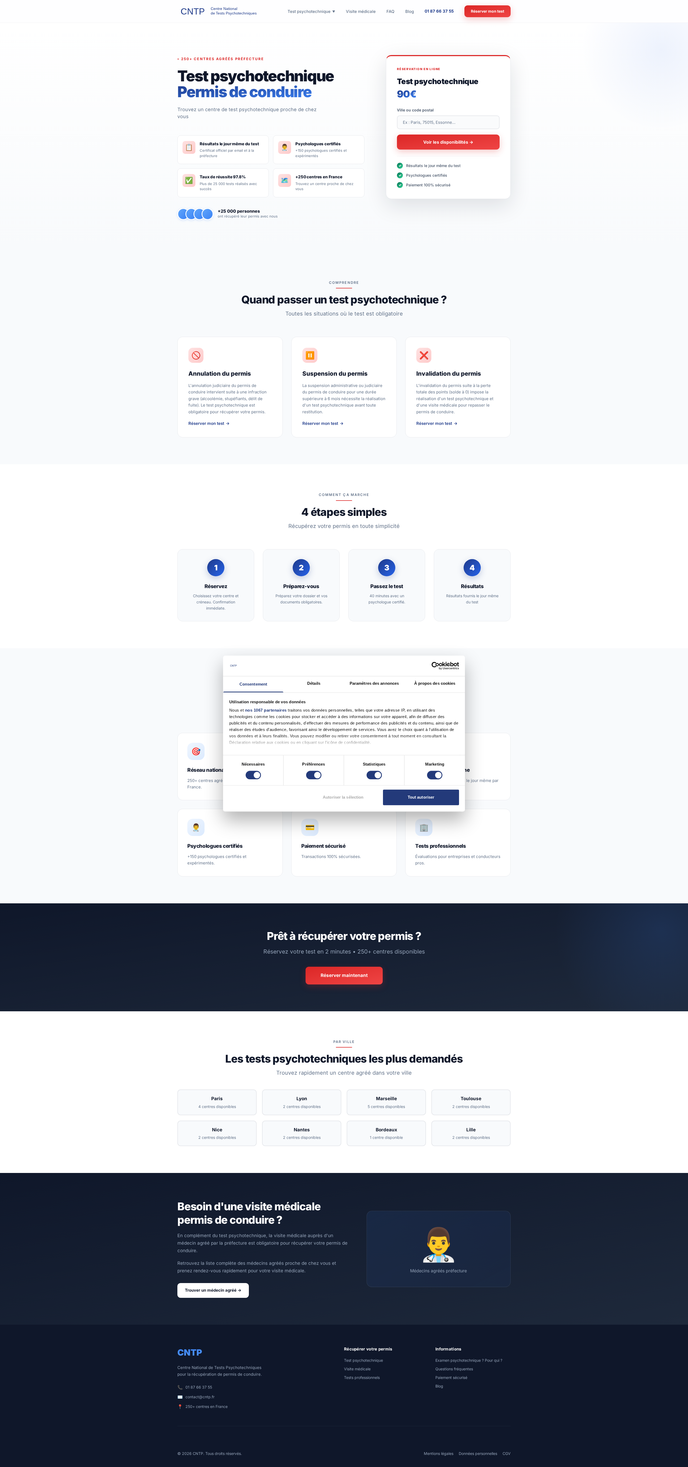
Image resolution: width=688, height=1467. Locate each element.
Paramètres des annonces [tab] (374, 683)
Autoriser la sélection (343, 797)
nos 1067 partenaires (266, 710)
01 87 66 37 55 (439, 11)
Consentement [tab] (253, 684)
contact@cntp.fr (199, 1396)
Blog (439, 1386)
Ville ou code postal (415, 110)
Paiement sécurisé (451, 1377)
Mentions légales (438, 1453)
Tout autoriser (421, 797)
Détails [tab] (313, 683)
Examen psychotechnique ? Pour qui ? (468, 1360)
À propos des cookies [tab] (435, 683)
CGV (507, 1453)
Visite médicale (357, 1369)
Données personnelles (478, 1453)
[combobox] (448, 122)
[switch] (313, 775)
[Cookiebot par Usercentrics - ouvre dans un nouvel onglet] (435, 666)
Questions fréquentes (454, 1369)
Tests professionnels (362, 1377)
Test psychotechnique (363, 1360)
